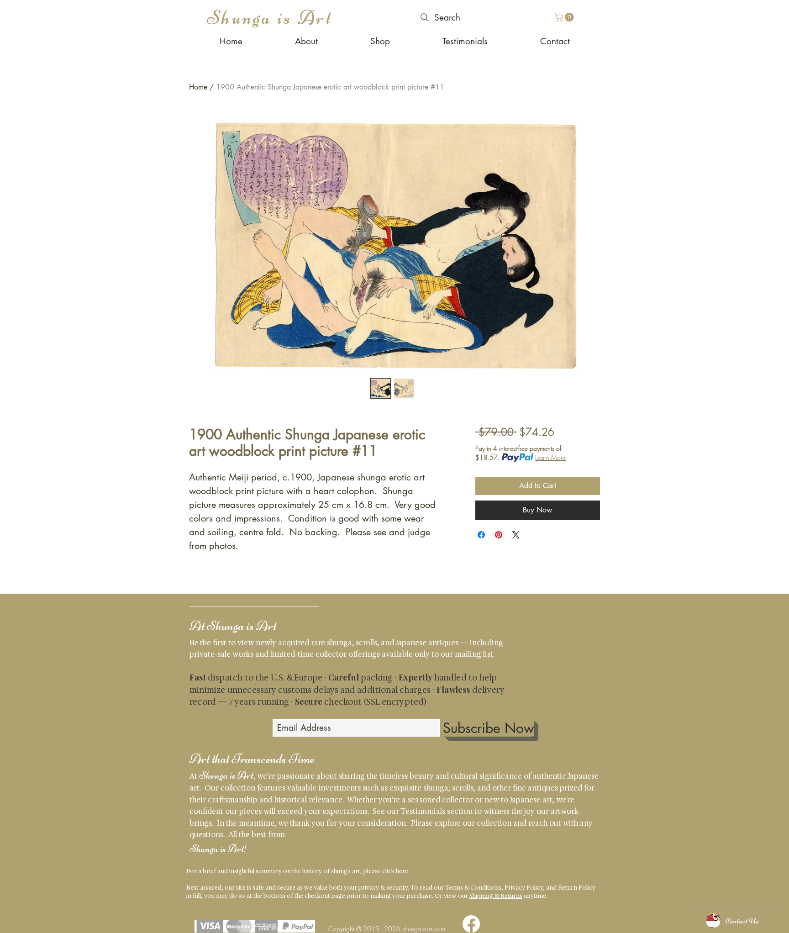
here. (403, 871)
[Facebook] (471, 924)
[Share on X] (515, 534)
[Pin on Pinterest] (498, 534)
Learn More (550, 457)
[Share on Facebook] (481, 534)
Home (198, 87)
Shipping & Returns (495, 896)
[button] (565, 17)
